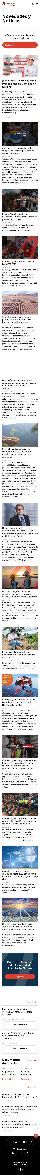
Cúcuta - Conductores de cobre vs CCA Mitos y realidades (18, 1034)
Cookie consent (20, 1165)
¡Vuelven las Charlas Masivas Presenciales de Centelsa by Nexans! (19, 1095)
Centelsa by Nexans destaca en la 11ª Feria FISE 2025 (19, 262)
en (18, 1169)
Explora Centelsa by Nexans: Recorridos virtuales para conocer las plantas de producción (19, 217)
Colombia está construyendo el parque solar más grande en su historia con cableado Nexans (17, 320)
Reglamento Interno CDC (26, 1073)
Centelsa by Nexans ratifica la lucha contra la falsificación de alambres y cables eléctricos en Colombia (19, 821)
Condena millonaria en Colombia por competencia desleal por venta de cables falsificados (19, 151)
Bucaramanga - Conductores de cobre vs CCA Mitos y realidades (17, 1010)
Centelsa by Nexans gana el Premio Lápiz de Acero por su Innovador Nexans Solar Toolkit (19, 702)
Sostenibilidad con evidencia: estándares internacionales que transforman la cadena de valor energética (17, 453)
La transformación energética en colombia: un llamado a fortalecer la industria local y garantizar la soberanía (19, 384)
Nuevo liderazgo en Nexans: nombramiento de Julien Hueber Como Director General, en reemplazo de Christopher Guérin (20, 532)
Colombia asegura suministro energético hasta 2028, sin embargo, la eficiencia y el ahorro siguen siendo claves (20, 875)
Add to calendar (18, 1024)
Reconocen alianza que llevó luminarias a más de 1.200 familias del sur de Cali (18, 655)
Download (6, 1079)
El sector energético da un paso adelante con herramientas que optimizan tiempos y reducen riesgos (19, 594)
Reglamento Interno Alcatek (9, 1073)
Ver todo (30, 1002)
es (22, 1169)
